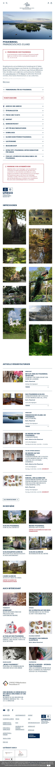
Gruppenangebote (20, 715)
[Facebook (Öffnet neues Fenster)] (12, 710)
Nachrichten (6, 715)
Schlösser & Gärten (8, 719)
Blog (16, 722)
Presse (17, 719)
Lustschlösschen (11, 74)
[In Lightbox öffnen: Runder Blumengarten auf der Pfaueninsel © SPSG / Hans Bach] (24, 262)
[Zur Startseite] (27, 5)
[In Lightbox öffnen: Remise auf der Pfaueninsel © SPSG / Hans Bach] (24, 281)
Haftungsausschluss (34, 722)
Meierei (23, 74)
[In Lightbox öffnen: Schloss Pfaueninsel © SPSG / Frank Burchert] (24, 337)
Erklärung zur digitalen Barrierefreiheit (19, 728)
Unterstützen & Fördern (7, 734)
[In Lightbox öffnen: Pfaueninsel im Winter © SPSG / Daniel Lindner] (50, 319)
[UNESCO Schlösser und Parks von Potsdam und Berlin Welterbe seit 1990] (46, 719)
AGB (29, 719)
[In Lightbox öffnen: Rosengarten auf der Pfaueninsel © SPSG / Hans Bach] (24, 303)
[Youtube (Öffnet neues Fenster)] (4, 710)
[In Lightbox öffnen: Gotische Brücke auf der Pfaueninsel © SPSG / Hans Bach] (50, 262)
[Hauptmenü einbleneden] (4, 3)
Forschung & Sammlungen (6, 728)
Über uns (5, 742)
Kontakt (30, 715)
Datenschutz (31, 726)
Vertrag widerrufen (32, 736)
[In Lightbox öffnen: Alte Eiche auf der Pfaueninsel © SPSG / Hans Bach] (24, 243)
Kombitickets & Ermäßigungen (7, 723)
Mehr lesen (6, 82)
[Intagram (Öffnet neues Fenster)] (8, 710)
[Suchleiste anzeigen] (6, 3)
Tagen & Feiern (7, 738)
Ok (48, 765)
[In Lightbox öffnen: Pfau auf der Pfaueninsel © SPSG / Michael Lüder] (50, 300)
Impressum (31, 730)
